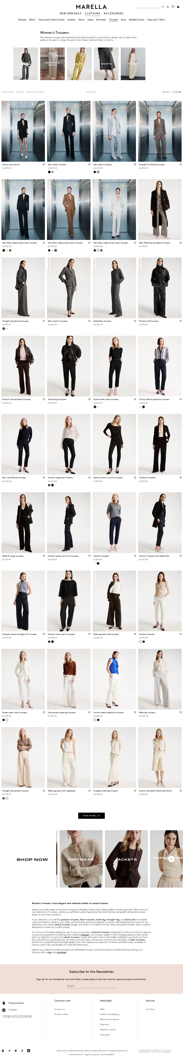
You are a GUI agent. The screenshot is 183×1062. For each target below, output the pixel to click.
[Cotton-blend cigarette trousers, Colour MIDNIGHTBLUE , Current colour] (143, 407)
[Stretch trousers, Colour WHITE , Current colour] (140, 642)
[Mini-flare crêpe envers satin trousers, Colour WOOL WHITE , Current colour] (98, 250)
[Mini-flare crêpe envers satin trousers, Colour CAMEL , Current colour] (55, 250)
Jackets (71, 20)
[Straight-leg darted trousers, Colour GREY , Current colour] (4, 328)
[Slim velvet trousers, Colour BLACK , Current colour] (49, 172)
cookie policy (97, 1051)
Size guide (105, 1035)
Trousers (113, 20)
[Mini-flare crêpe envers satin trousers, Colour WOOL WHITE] (7, 250)
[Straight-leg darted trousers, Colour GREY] (3, 798)
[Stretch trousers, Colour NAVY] (144, 642)
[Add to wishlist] (44, 165)
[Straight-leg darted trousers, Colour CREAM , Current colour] (7, 798)
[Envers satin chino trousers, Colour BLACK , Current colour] (95, 407)
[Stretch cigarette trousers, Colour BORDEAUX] (49, 485)
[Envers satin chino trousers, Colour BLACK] (3, 720)
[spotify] (15, 1050)
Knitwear (101, 20)
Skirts (81, 20)
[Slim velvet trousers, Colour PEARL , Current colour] (98, 172)
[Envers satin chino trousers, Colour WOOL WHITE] (98, 407)
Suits (123, 20)
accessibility (108, 1054)
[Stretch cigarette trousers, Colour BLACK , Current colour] (52, 485)
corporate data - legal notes (82, 1054)
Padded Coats (136, 20)
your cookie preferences (115, 1051)
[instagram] (2, 1050)
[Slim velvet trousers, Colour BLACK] (95, 172)
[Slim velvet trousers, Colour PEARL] (52, 172)
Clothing (20, 92)
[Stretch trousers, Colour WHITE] (95, 563)
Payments (104, 1024)
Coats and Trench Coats (51, 20)
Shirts (32, 20)
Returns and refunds (109, 1019)
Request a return (108, 1030)
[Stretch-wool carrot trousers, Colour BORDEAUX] (49, 642)
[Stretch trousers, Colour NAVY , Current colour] (98, 563)
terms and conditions (66, 1051)
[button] (177, 92)
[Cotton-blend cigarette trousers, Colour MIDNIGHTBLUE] (98, 720)
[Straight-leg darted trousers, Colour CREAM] (7, 328)
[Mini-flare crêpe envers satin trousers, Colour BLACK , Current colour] (4, 250)
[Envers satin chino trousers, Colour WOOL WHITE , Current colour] (7, 720)
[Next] (171, 859)
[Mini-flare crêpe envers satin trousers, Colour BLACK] (49, 250)
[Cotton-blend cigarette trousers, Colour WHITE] (140, 407)
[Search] (162, 6)
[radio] (25, 63)
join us (99, 1054)
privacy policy (83, 1051)
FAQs (102, 1009)
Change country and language (17, 1016)
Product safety (61, 1014)
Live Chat (150, 1009)
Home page (7, 92)
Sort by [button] (165, 92)
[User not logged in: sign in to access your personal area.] (167, 6)
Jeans (90, 20)
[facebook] (9, 1050)
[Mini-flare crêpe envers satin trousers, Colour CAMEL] (10, 250)
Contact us (59, 1009)
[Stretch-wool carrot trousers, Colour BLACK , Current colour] (52, 642)
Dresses (22, 20)
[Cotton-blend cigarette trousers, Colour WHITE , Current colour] (95, 720)
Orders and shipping (109, 1014)
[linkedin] (28, 1050)
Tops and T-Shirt (156, 20)
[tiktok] (22, 1050)
